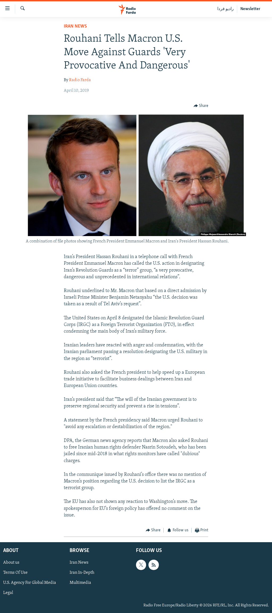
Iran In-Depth (82, 573)
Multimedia (80, 583)
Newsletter (250, 9)
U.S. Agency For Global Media (29, 583)
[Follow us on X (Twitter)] (141, 565)
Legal (8, 593)
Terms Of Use (15, 573)
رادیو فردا (225, 9)
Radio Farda (80, 80)
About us (11, 563)
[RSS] (153, 565)
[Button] (201, 105)
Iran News (75, 26)
